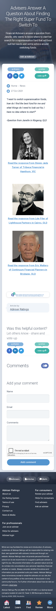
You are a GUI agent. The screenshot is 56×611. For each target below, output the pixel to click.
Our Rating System (10, 498)
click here (13, 585)
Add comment (28, 462)
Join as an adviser (10, 527)
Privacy (5, 506)
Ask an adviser (41, 506)
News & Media (8, 515)
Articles (30, 479)
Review (38, 604)
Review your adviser (44, 494)
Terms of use (8, 502)
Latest (7, 607)
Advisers (15, 479)
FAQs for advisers (10, 531)
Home (14, 86)
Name (10, 391)
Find (30, 604)
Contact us (7, 511)
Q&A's (44, 479)
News (22, 86)
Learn (19, 604)
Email (9, 407)
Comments (12, 422)
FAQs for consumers (44, 498)
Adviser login (8, 535)
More (48, 604)
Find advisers (41, 502)
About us (6, 494)
